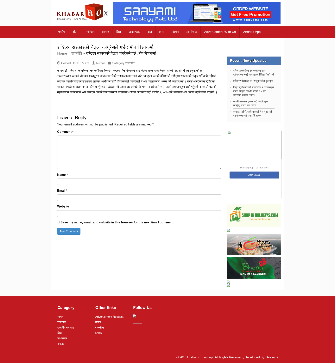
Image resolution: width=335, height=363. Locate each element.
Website (63, 206)
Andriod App (252, 32)
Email (62, 190)
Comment (65, 131)
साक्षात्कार (134, 32)
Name (62, 174)
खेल (75, 32)
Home (62, 53)
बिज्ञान (175, 32)
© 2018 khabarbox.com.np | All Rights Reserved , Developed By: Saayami (227, 357)
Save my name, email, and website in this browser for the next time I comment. (117, 222)
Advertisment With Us (220, 32)
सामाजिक (191, 32)
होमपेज (62, 32)
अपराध (61, 343)
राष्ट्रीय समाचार (65, 327)
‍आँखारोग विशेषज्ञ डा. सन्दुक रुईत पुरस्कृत (253, 80)
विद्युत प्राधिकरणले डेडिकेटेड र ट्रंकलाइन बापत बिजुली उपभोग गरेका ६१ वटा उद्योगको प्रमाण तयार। (253, 91)
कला (161, 32)
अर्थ (149, 32)
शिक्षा (119, 32)
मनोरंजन (90, 32)
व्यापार (105, 32)
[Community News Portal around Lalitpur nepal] (82, 12)
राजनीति (76, 53)
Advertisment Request (109, 316)
